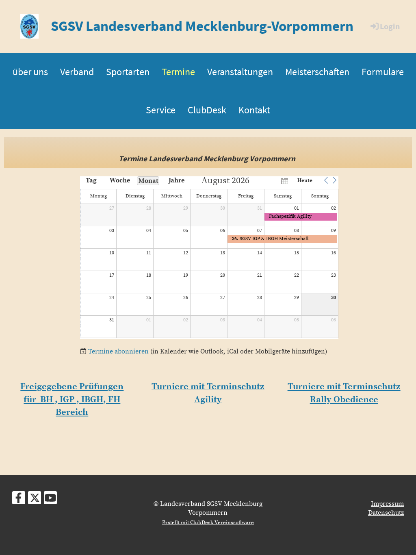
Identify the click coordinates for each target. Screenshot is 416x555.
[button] (326, 180)
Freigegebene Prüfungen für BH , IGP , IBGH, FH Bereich (72, 399)
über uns (30, 71)
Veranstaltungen (240, 71)
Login (390, 26)
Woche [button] (120, 180)
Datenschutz (386, 513)
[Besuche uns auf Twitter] (34, 500)
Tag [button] (91, 180)
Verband (77, 71)
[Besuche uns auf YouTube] (50, 500)
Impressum (387, 504)
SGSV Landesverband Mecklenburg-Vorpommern (202, 26)
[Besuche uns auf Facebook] (18, 500)
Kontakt (254, 110)
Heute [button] (304, 180)
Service (161, 110)
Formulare (383, 71)
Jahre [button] (176, 180)
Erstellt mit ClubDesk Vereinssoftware (208, 522)
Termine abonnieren (118, 351)
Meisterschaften (317, 71)
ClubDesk (207, 110)
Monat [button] (148, 181)
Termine (178, 71)
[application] (209, 257)
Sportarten (128, 71)
